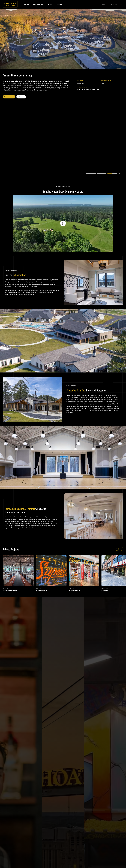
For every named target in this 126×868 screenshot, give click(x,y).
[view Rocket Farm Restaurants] (18, 573)
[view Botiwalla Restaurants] (84, 573)
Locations (59, 4)
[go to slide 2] (101, 174)
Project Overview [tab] (9, 97)
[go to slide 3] (112, 174)
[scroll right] (121, 549)
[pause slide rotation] (119, 173)
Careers (103, 4)
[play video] (63, 223)
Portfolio (49, 4)
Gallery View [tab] (21, 97)
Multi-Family (81, 89)
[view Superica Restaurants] (51, 573)
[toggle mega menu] (121, 4)
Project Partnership (38, 4)
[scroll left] (117, 549)
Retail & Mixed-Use (92, 89)
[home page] (10, 4)
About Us (26, 4)
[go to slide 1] (91, 174)
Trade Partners (113, 4)
